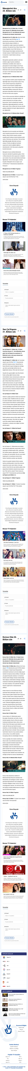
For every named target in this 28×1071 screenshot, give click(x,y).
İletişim (21, 1029)
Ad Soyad (6, 289)
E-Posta (6, 295)
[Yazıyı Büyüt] (21, 10)
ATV (20, 1062)
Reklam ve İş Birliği (14, 1048)
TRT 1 (20, 1056)
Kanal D (7, 1060)
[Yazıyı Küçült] (18, 10)
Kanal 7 (20, 1060)
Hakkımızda (21, 1027)
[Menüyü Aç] (26, 2)
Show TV (8, 1056)
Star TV (20, 1058)
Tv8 (7, 1058)
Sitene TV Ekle (21, 1031)
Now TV (8, 1062)
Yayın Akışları (14, 1050)
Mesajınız (6, 302)
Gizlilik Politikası (14, 1046)
